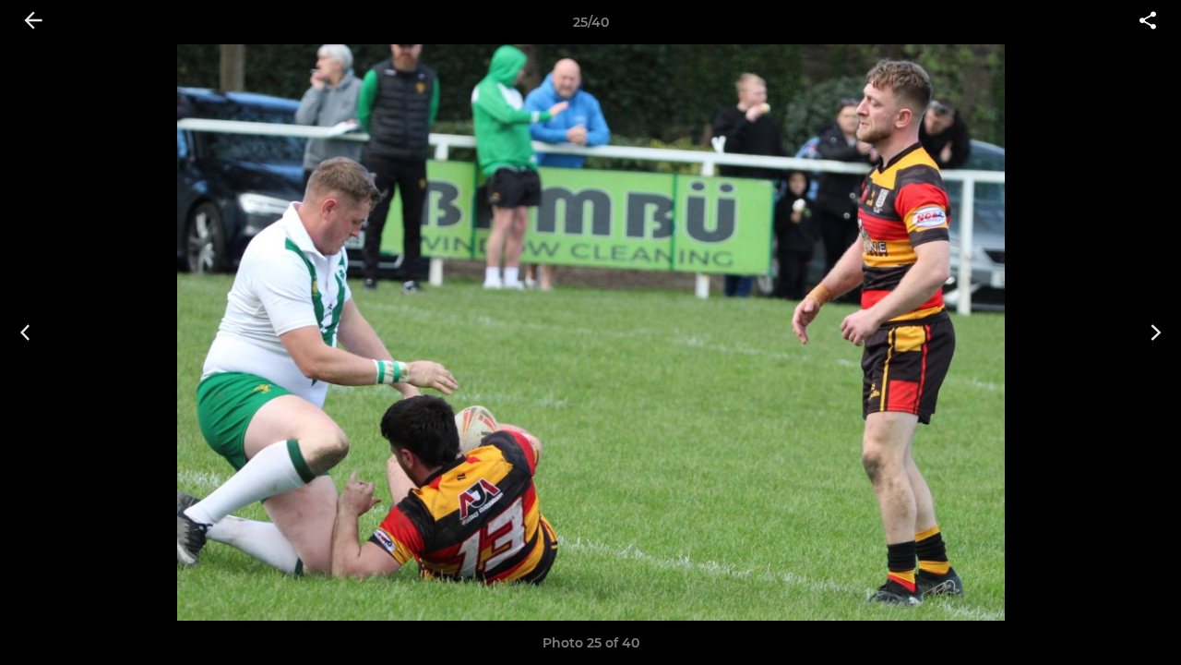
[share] (1148, 22)
